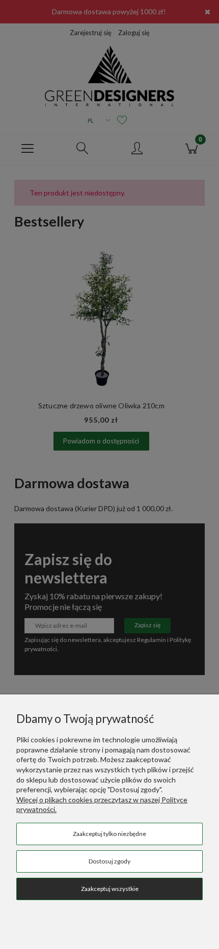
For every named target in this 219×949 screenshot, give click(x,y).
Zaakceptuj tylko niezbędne (109, 834)
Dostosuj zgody (109, 861)
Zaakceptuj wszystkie (110, 888)
